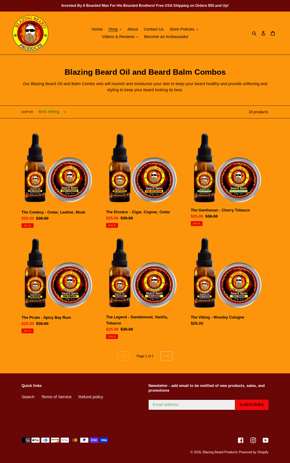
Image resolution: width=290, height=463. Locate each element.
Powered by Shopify (253, 452)
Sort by (27, 112)
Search (28, 397)
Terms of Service (56, 397)
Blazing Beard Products (220, 452)
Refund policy (90, 397)
